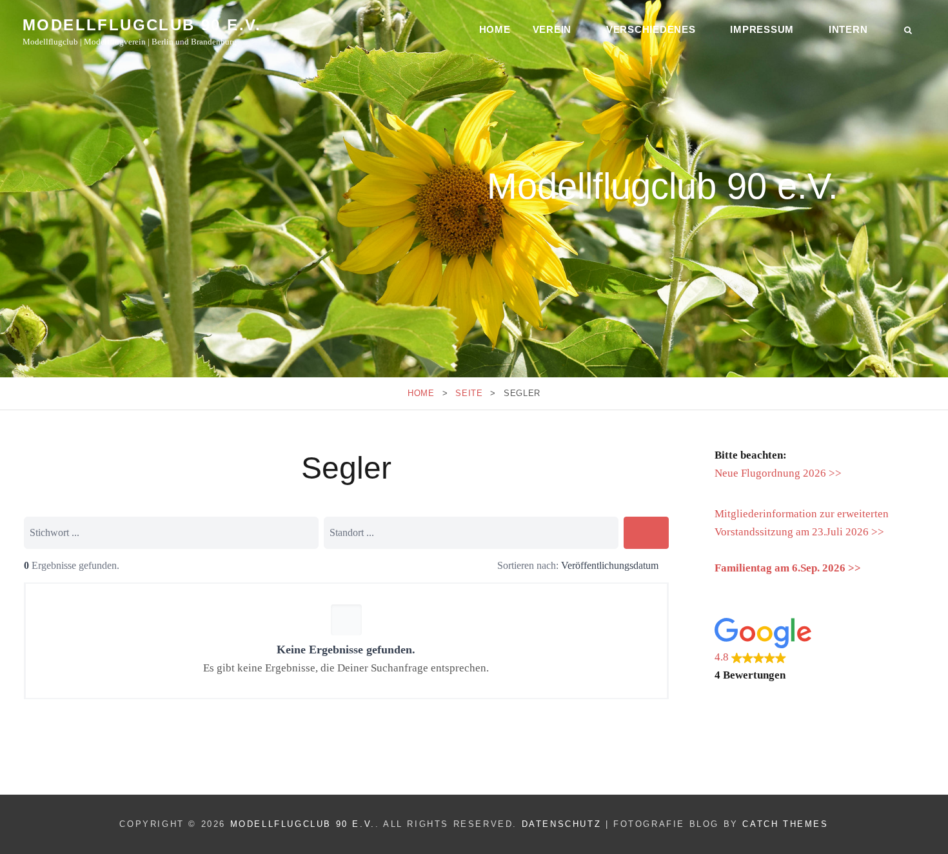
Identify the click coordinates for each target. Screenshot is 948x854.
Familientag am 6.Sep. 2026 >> (788, 568)
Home (495, 29)
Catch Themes (785, 824)
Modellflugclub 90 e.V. (142, 25)
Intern (848, 29)
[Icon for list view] (466, 567)
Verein (552, 29)
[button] (820, 651)
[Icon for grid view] (482, 567)
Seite (468, 393)
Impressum (762, 29)
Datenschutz (562, 824)
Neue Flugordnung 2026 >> (778, 473)
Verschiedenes (651, 29)
